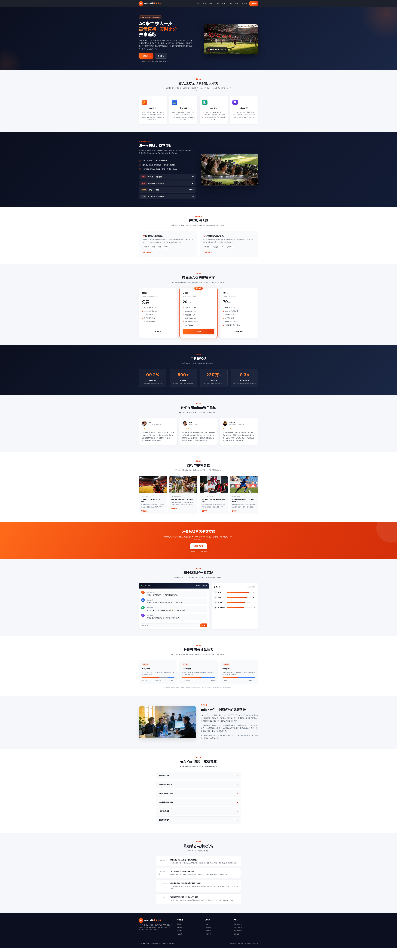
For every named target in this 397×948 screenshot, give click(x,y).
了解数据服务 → (208, 252)
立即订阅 (198, 331)
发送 (203, 625)
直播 (204, 3)
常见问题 (244, 3)
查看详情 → (205, 511)
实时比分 (179, 927)
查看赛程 (161, 56)
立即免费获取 (198, 546)
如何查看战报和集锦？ (166, 802)
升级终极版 (239, 331)
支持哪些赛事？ (164, 820)
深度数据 (179, 931)
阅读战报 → (144, 511)
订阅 (217, 3)
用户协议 (240, 943)
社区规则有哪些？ (165, 811)
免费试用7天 (146, 56)
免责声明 (248, 943)
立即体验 (254, 3)
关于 (236, 3)
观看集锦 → (174, 508)
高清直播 (179, 924)
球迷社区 (208, 931)
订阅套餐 (179, 934)
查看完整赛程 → (147, 252)
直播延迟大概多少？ (166, 784)
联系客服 (255, 943)
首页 (198, 3)
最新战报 (208, 927)
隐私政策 (233, 943)
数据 (210, 3)
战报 (230, 3)
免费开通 (158, 331)
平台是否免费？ (164, 776)
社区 (223, 3)
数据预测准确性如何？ (166, 793)
